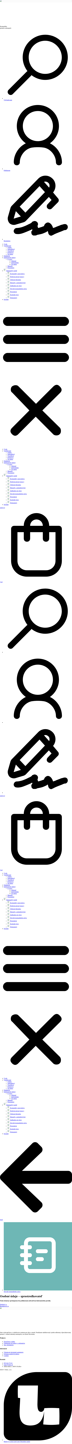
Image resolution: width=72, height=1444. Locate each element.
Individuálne (15, 262)
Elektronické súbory (10, 257)
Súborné (13, 261)
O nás (5, 244)
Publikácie (7, 256)
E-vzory (10, 259)
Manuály (10, 266)
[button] (36, 374)
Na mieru (10, 254)
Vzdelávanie (7, 246)
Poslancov (11, 252)
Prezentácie (11, 268)
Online (10, 247)
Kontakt (6, 299)
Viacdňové (11, 251)
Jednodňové (11, 249)
